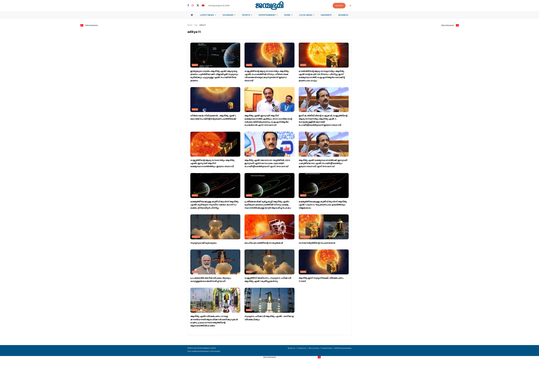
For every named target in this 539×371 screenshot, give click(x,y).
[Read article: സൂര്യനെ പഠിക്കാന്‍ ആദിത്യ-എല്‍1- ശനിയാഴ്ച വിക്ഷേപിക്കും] (269, 300)
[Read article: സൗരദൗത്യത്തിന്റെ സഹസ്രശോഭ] (324, 226)
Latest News (207, 15)
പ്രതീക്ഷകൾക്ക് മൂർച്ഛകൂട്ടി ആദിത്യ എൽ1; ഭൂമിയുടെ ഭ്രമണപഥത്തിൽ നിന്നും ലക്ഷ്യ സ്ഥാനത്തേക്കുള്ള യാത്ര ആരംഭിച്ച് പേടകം (268, 204)
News (303, 65)
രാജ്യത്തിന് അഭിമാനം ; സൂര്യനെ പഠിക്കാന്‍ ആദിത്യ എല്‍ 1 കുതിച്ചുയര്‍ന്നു (268, 279)
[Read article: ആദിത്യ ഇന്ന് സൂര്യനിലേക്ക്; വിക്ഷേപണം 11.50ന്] (324, 261)
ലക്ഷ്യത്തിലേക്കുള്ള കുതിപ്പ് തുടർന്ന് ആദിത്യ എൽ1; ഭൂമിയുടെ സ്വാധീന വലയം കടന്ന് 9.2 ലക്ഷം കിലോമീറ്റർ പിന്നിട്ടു (214, 204)
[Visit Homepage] (269, 5)
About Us (291, 348)
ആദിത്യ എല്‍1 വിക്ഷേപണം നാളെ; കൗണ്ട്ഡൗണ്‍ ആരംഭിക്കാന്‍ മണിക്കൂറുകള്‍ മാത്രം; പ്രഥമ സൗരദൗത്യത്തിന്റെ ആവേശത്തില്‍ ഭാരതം (214, 321)
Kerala (250, 154)
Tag (195, 25)
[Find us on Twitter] (198, 5)
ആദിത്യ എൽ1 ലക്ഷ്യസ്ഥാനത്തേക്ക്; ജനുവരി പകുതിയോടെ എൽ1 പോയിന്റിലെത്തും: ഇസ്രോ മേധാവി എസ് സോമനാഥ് (323, 163)
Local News (305, 15)
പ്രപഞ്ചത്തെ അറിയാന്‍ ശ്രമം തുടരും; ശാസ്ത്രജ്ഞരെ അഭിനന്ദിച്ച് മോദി (210, 279)
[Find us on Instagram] (193, 5)
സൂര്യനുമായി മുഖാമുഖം (203, 243)
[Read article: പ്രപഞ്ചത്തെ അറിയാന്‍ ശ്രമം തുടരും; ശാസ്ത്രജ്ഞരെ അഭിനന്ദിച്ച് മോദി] (215, 261)
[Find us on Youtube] (203, 5)
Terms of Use (313, 348)
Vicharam (227, 15)
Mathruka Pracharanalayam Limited (202, 348)
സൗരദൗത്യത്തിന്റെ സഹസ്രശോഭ (317, 243)
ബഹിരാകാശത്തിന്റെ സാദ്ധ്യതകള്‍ (264, 243)
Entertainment (267, 15)
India (195, 65)
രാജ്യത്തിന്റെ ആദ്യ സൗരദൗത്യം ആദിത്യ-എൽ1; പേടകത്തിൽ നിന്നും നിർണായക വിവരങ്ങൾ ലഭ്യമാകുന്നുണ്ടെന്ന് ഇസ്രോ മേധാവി (267, 76)
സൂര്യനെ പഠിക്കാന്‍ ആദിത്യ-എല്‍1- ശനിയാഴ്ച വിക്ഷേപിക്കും (269, 318)
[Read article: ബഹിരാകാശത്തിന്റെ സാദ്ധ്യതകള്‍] (269, 226)
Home (189, 25)
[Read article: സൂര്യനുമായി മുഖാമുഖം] (215, 226)
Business (343, 15)
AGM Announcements (343, 348)
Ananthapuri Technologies (210, 351)
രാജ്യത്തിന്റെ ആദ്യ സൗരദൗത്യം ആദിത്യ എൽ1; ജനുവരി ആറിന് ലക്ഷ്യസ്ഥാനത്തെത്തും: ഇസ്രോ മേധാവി (212, 163)
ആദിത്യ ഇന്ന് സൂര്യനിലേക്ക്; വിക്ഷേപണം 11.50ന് (321, 279)
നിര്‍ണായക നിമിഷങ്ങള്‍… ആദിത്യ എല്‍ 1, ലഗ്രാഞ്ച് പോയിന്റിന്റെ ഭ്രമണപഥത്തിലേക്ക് (213, 117)
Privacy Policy (326, 348)
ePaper (339, 5)
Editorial (305, 237)
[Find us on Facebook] (188, 5)
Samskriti (326, 15)
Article (196, 237)
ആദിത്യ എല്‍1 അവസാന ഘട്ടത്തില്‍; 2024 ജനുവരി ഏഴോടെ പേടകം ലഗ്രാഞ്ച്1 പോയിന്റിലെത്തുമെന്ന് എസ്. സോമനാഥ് (267, 163)
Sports (246, 15)
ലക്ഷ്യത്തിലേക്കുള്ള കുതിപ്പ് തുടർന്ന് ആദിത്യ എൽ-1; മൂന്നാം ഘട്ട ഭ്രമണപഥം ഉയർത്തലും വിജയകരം (323, 204)
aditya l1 (202, 25)
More (287, 15)
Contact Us (301, 348)
